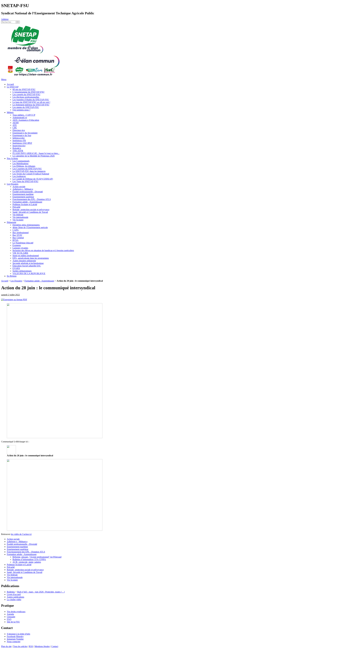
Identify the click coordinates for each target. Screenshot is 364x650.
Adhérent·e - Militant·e (23, 189)
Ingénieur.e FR (19, 140)
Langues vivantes (20, 248)
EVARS (16, 268)
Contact (54, 646)
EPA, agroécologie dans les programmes (31, 258)
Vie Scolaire (18, 220)
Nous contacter (13, 641)
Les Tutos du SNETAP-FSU (25, 181)
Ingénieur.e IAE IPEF (22, 143)
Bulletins (11, 592)
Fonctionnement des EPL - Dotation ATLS (32, 199)
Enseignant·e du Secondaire (25, 133)
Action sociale (19, 186)
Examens (17, 245)
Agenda (10, 614)
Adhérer (5, 19)
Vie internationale (20, 217)
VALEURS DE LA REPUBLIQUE (29, 273)
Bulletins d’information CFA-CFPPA (29, 559)
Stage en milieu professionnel (26, 255)
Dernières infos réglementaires (26, 225)
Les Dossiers (12, 184)
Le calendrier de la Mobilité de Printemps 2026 (34, 156)
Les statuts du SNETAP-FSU (26, 107)
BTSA (15, 240)
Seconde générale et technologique (28, 263)
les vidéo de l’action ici (21, 534)
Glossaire (11, 616)
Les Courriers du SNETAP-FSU (27, 168)
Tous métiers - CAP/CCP (24, 115)
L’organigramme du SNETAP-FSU (29, 92)
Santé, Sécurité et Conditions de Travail (30, 212)
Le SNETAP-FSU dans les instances (29, 171)
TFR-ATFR (18, 151)
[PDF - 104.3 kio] (11, 453)
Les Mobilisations (20, 163)
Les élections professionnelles (26, 97)
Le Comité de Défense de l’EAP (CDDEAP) (33, 179)
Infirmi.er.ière (19, 138)
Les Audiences (19, 176)
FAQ (9, 619)
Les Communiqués (21, 161)
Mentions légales (42, 646)
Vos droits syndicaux (16, 611)
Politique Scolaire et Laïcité (25, 204)
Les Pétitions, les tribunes (24, 166)
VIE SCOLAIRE (20, 253)
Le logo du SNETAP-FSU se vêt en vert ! (31, 102)
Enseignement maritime (23, 194)
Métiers (10, 112)
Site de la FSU (13, 622)
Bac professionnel (21, 232)
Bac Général (18, 237)
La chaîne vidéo (14, 599)
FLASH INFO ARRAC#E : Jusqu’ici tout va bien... (36, 153)
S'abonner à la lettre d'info (18, 634)
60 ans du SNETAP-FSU (24, 89)
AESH (16, 122)
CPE (15, 128)
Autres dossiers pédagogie (24, 260)
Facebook (11, 636)
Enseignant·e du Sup (22, 135)
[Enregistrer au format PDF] (14, 299)
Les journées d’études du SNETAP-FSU (31, 99)
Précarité (16, 207)
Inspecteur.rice (19, 145)
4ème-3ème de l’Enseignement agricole (30, 227)
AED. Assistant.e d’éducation (26, 120)
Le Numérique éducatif (23, 243)
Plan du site (6, 646)
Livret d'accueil (14, 594)
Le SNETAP (12, 87)
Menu (3, 79)
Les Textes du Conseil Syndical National (31, 174)
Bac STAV (17, 235)
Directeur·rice (19, 130)
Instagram (11, 639)
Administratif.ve (20, 117)
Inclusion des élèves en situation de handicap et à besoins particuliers (43, 250)
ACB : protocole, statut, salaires (27, 562)
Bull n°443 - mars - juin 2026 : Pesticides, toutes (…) (41, 592)
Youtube (20, 639)
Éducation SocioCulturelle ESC (27, 266)
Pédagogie (11, 222)
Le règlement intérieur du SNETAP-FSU (31, 105)
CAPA (16, 230)
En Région (11, 276)
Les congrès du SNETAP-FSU (26, 94)
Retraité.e (17, 148)
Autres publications (15, 597)
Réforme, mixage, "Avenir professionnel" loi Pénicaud (37, 557)
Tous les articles (20, 646)
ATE (15, 125)
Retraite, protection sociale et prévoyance (31, 209)
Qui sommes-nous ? (21, 110)
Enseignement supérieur (23, 197)
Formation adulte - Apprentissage (27, 202)
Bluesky (20, 636)
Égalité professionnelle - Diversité (28, 191)
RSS (31, 646)
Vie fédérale (18, 214)
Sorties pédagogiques (22, 271)
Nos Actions (12, 158)
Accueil (10, 84)
